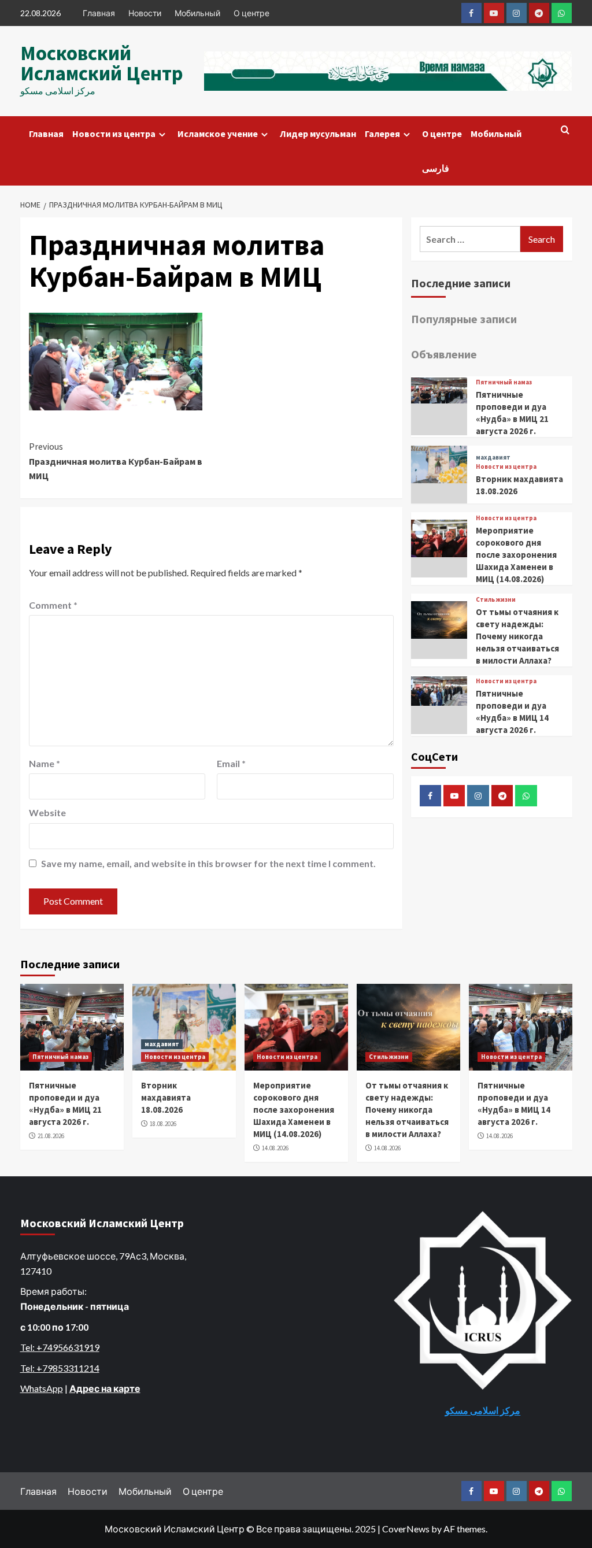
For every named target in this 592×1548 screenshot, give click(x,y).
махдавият (493, 457)
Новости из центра (114, 133)
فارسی (435, 168)
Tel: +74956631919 (59, 1347)
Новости (144, 13)
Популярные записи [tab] (464, 319)
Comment (53, 604)
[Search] (565, 130)
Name (44, 763)
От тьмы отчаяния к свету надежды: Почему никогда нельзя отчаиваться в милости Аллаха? (517, 636)
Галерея (382, 133)
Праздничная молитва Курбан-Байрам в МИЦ (115, 461)
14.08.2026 (275, 1148)
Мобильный (197, 13)
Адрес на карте (104, 1388)
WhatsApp (41, 1388)
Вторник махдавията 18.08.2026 (166, 1097)
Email (231, 763)
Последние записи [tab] (460, 283)
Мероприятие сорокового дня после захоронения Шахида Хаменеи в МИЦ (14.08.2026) (516, 554)
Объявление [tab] (444, 354)
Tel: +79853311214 (59, 1367)
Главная (99, 13)
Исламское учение (217, 133)
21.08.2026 (51, 1136)
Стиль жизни (496, 600)
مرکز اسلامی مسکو (482, 1410)
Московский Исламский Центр (101, 63)
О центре (251, 13)
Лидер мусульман (318, 133)
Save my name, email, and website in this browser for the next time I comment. (208, 863)
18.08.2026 (163, 1124)
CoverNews (406, 1528)
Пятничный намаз (504, 382)
